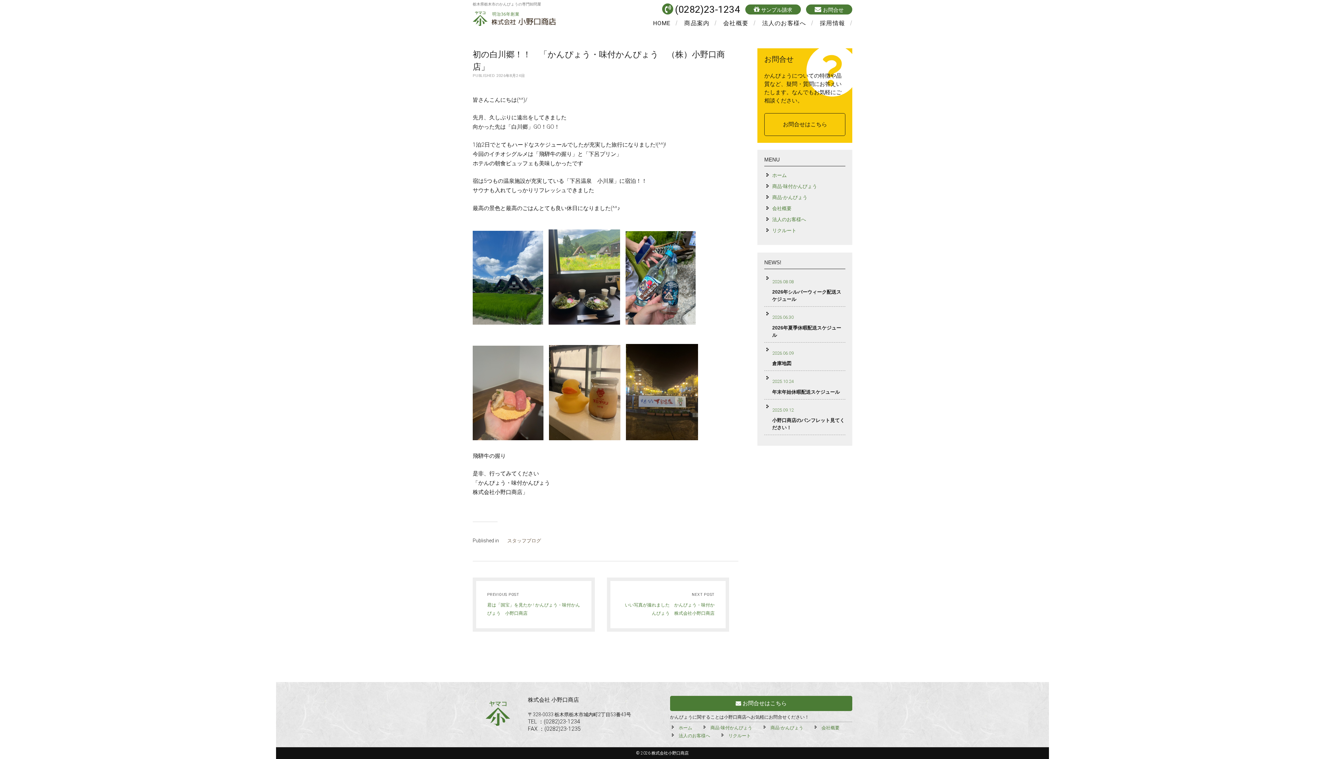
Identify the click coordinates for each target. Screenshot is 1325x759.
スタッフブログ (524, 540)
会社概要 (735, 23)
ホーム (779, 175)
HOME (662, 23)
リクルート (784, 230)
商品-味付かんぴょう (794, 186)
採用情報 (832, 23)
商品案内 (696, 23)
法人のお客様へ (784, 23)
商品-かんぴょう (789, 197)
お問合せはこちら (805, 124)
